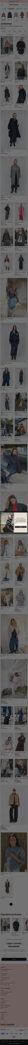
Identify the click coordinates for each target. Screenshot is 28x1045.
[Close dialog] (26, 513)
